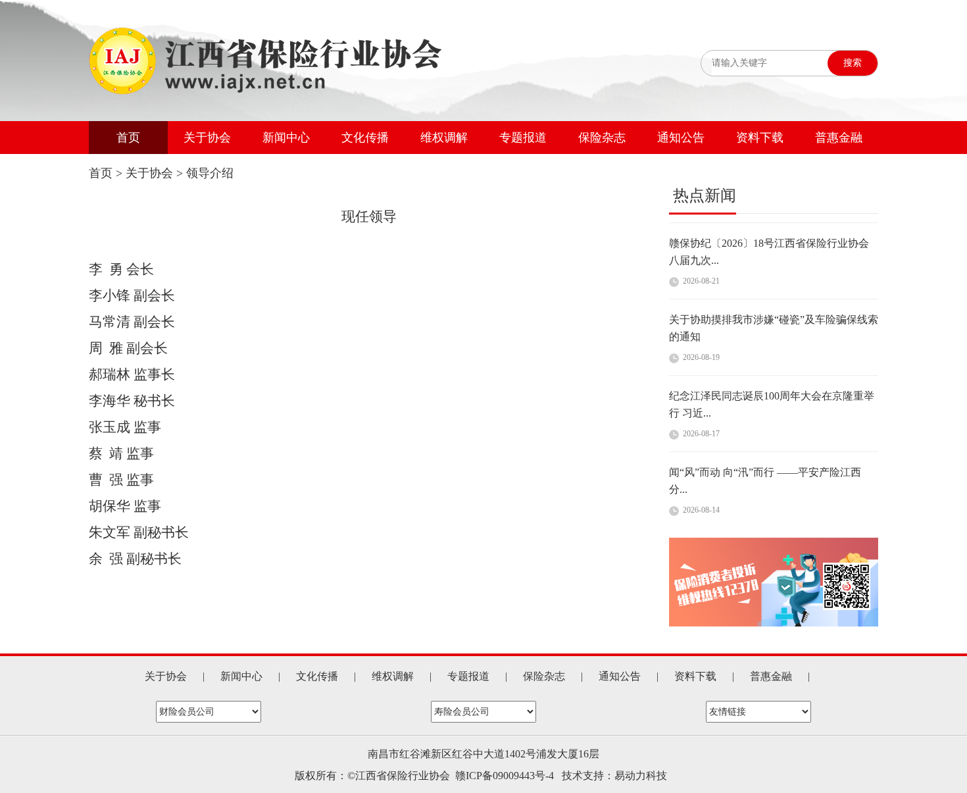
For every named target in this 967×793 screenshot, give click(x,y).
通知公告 (681, 137)
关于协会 (207, 137)
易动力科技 (640, 775)
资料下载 (759, 137)
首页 (128, 137)
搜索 (852, 63)
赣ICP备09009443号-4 (504, 775)
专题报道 (523, 137)
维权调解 (444, 137)
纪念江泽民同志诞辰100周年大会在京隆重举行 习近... (771, 390)
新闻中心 (286, 137)
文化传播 (365, 137)
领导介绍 (210, 173)
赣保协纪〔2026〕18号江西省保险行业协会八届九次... (769, 238)
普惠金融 (838, 137)
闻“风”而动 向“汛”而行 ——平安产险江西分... (765, 467)
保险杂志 (602, 137)
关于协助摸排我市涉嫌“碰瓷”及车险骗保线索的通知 (773, 314)
